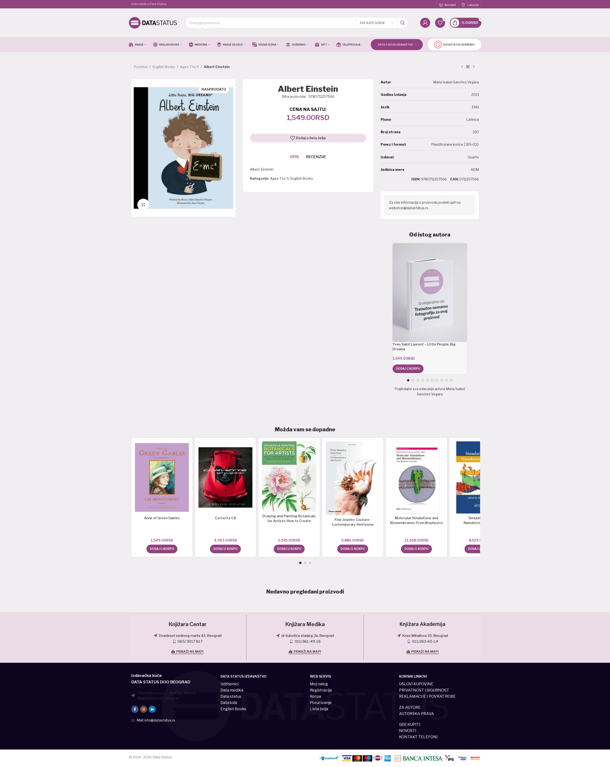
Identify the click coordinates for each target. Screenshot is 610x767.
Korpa (315, 696)
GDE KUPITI (409, 724)
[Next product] (473, 67)
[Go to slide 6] (432, 380)
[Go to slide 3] (418, 380)
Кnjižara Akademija (422, 624)
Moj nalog (319, 684)
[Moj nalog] (425, 23)
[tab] (294, 157)
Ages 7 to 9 (189, 67)
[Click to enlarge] (143, 205)
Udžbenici (229, 684)
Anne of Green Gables (162, 518)
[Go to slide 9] (446, 380)
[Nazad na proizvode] (468, 67)
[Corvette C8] (225, 477)
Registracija (321, 690)
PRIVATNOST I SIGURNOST (424, 690)
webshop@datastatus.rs (408, 208)
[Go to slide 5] (427, 380)
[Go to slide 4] (422, 380)
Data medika (232, 690)
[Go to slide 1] (408, 380)
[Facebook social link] (135, 709)
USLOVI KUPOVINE (416, 684)
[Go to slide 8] (442, 380)
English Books (163, 67)
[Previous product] (462, 67)
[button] (408, 368)
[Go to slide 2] (413, 380)
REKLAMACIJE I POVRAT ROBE (427, 696)
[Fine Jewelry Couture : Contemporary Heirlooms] (353, 478)
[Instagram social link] (143, 709)
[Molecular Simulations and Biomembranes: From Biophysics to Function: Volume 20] (416, 477)
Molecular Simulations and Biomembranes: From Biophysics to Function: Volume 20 (416, 522)
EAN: (454, 179)
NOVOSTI (407, 730)
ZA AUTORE (410, 707)
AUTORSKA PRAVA (416, 713)
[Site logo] (153, 22)
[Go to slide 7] (437, 380)
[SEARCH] (402, 22)
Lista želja (319, 709)
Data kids (229, 702)
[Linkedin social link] (152, 709)
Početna (140, 67)
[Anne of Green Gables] (162, 477)
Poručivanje (321, 702)
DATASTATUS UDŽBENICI (459, 44)
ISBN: (415, 179)
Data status (231, 696)
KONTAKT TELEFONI (418, 737)
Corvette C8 (225, 518)
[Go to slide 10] (451, 380)
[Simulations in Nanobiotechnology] (480, 477)
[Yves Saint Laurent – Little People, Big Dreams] (430, 292)
